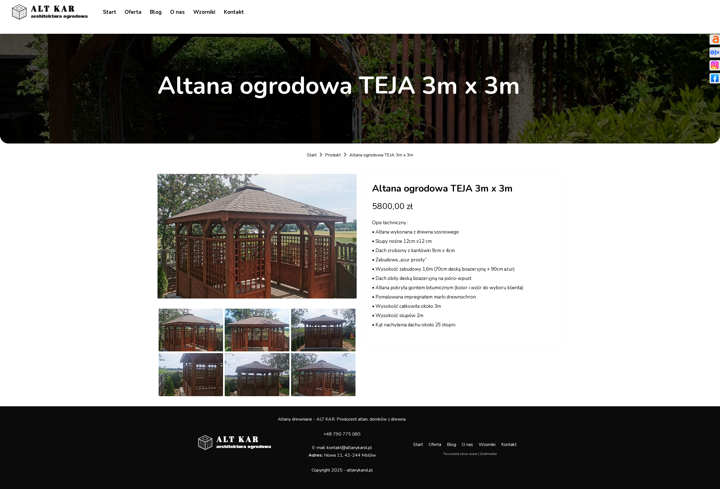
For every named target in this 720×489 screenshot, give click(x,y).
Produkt (333, 155)
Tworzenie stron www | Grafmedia (470, 454)
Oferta (133, 12)
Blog (156, 12)
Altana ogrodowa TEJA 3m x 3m (381, 155)
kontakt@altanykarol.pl (349, 448)
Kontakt (234, 12)
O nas (177, 12)
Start (109, 12)
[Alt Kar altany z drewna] (50, 11)
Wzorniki (204, 12)
